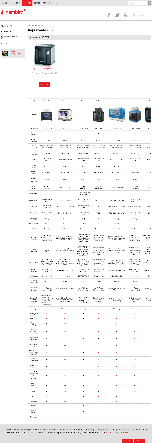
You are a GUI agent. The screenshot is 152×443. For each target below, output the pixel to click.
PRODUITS (27, 3)
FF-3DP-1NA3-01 (44, 69)
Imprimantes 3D (8, 31)
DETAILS (44, 84)
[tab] (89, 37)
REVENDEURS (47, 3)
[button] (89, 37)
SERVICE (37, 3)
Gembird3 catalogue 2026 (16, 53)
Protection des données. (117, 432)
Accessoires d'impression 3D (12, 37)
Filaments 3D (6, 26)
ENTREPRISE (16, 3)
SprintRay (5, 43)
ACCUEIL (5, 3)
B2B (57, 3)
